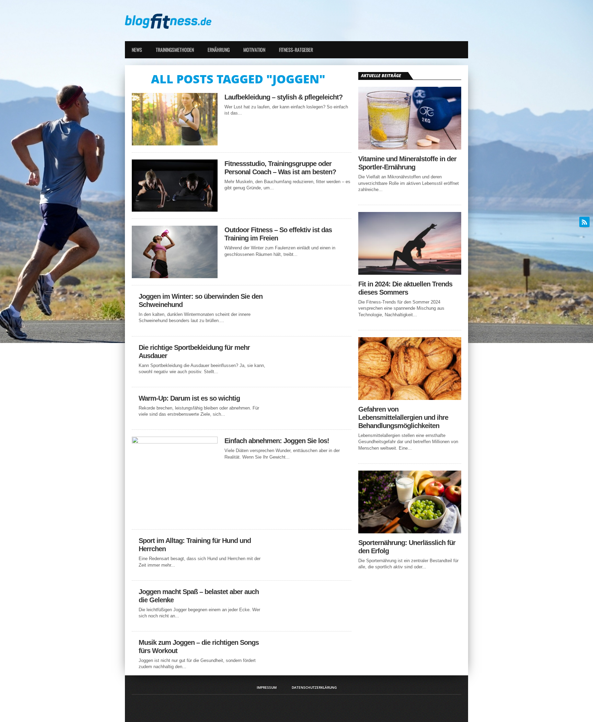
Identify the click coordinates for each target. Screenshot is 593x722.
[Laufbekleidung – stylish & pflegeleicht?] (175, 143)
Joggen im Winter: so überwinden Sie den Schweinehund (201, 300)
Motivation (254, 49)
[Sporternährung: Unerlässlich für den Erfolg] (409, 531)
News (137, 49)
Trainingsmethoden (175, 49)
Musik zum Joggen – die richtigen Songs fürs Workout (199, 646)
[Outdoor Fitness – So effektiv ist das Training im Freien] (175, 276)
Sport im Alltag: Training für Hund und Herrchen (195, 545)
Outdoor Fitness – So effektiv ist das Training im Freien (278, 234)
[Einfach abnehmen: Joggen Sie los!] (175, 442)
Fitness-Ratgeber (296, 49)
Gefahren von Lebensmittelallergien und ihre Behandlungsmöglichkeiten (403, 417)
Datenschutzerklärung (314, 687)
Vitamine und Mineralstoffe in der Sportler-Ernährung (407, 163)
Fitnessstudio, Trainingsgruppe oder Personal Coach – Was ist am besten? (280, 168)
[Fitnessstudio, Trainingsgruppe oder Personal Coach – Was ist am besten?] (175, 210)
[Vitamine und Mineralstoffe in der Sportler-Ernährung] (409, 148)
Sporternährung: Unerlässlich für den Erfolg (406, 547)
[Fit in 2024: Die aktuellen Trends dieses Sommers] (409, 273)
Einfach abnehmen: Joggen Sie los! (276, 441)
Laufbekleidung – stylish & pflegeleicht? (283, 97)
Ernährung (219, 49)
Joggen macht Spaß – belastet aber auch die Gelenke (199, 596)
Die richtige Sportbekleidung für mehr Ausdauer (194, 351)
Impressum (267, 687)
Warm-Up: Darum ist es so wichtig (189, 398)
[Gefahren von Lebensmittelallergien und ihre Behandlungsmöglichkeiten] (409, 398)
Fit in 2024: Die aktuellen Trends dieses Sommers (405, 288)
